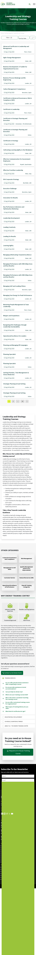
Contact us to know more (13, 673)
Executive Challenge (10, 189)
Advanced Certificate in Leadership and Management (16, 47)
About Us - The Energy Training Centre (16, 726)
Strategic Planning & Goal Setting (14, 384)
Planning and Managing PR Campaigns (15, 345)
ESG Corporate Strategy (11, 179)
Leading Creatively (9, 227)
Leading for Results (9, 236)
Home (2, 33)
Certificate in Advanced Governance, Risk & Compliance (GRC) (17, 99)
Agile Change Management (12, 58)
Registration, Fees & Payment (13, 717)
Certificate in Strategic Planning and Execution (15, 119)
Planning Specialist (9, 354)
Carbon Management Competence (14, 89)
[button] (32, 37)
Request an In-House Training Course (19, 752)
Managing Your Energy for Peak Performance (17, 295)
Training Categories (9, 33)
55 (22, 401)
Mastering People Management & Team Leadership (16, 306)
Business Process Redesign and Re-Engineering (14, 79)
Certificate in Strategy (10, 141)
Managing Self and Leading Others (14, 286)
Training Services (10, 678)
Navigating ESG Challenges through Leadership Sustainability (14, 326)
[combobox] (23, 37)
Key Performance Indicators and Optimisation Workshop (13, 208)
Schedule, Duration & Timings (14, 721)
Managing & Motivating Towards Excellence (17, 255)
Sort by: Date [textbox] (22, 38)
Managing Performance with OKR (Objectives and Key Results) (17, 265)
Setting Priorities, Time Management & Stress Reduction (16, 374)
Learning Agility (8, 246)
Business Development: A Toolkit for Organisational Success (15, 68)
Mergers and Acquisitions (11, 316)
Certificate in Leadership (11, 109)
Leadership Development (11, 218)
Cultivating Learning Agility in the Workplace (17, 150)
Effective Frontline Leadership (13, 170)
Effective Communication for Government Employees (16, 160)
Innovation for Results (10, 198)
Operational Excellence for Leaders (14, 336)
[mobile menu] (34, 4)
